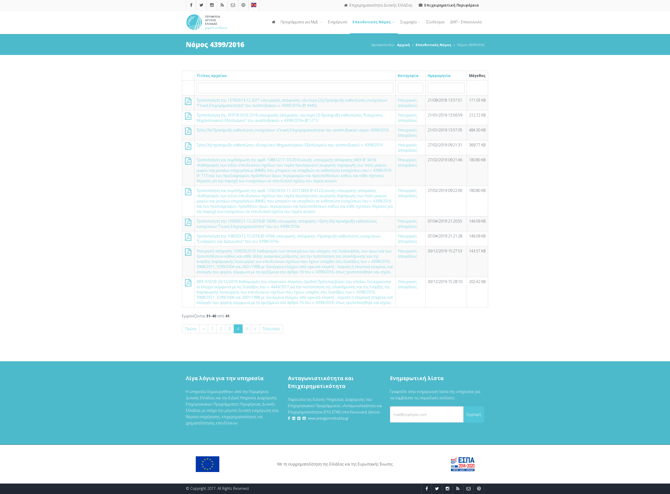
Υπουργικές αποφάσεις (407, 103)
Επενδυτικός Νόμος (372, 21)
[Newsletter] (233, 5)
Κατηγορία (408, 75)
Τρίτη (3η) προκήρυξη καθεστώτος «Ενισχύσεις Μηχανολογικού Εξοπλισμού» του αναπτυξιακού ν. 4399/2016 (290, 144)
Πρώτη (190, 328)
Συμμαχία (409, 21)
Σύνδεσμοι (435, 21)
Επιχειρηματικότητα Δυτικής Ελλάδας (380, 5)
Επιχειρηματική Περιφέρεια (451, 5)
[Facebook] (191, 5)
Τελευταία (271, 328)
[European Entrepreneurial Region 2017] (253, 5)
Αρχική (403, 44)
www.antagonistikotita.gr (328, 418)
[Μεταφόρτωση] (188, 102)
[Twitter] (201, 5)
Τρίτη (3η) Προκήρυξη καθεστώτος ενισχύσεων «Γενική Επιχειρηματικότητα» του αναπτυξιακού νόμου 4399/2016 (293, 129)
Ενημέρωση (337, 21)
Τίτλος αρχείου (212, 75)
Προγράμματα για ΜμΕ (300, 21)
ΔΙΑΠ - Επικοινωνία (466, 21)
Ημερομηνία (439, 75)
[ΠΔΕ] (243, 5)
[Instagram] (212, 5)
